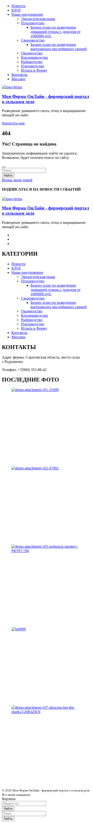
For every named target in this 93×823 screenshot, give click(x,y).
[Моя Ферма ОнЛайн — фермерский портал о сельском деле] (12, 87)
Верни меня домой (17, 180)
